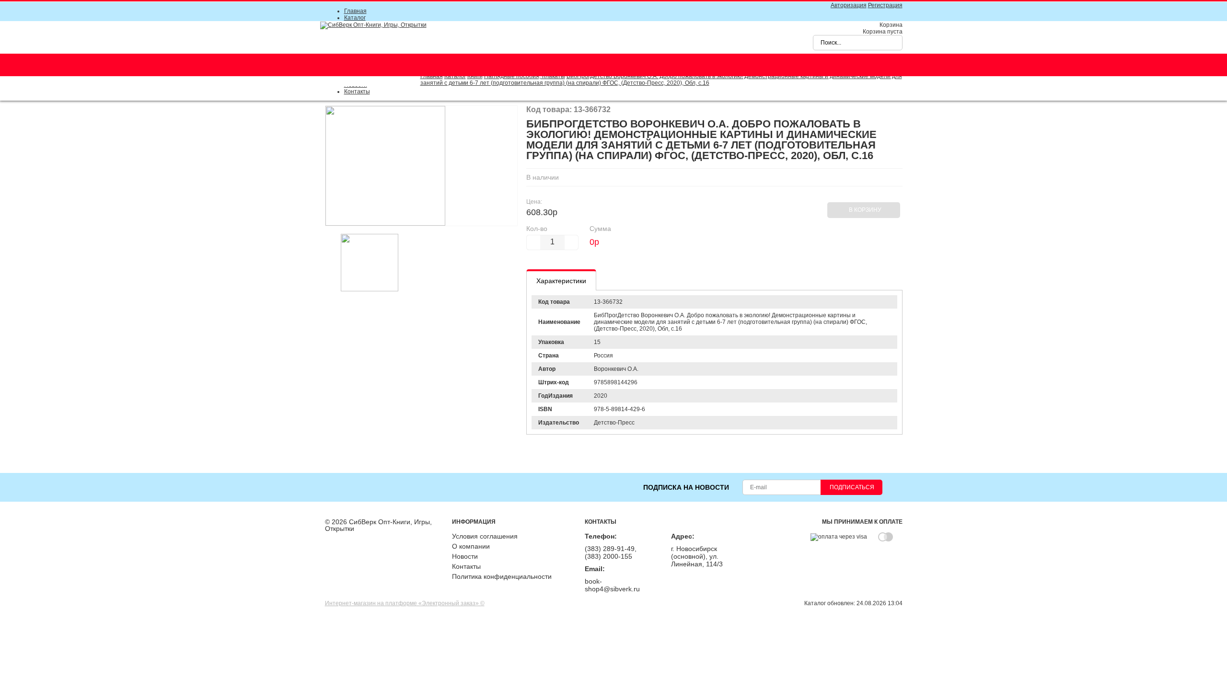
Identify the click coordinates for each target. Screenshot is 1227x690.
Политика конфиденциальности (502, 576)
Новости (465, 556)
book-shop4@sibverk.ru (612, 585)
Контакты (357, 91)
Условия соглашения (485, 536)
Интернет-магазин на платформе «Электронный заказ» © (405, 603)
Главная (355, 11)
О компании (471, 546)
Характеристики (561, 281)
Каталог (355, 17)
